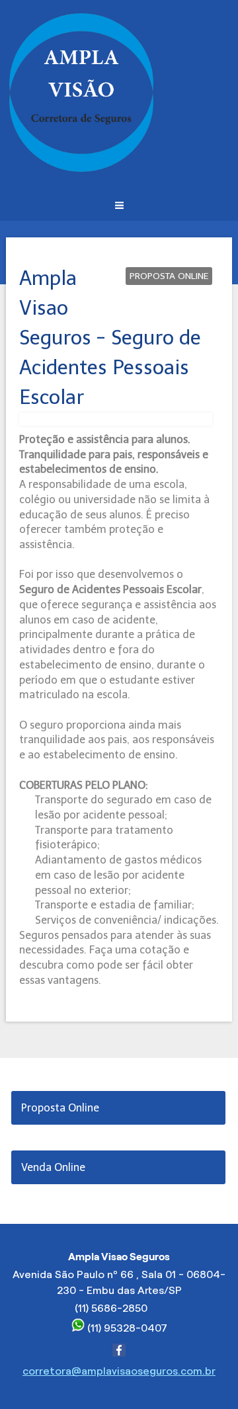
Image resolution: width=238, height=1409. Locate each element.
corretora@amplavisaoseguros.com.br (119, 1371)
